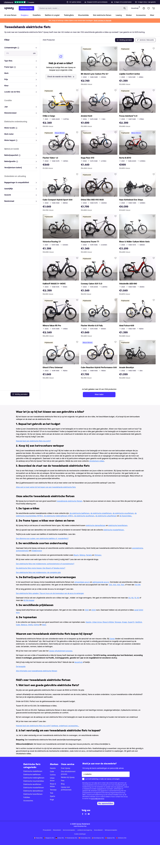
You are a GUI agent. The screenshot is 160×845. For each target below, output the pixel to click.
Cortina (53, 775)
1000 (87, 610)
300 (110, 585)
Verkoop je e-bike (26, 8)
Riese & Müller (53, 785)
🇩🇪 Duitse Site (60, 838)
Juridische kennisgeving (84, 830)
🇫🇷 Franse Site (38, 838)
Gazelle (53, 768)
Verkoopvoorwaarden (111, 830)
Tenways (53, 790)
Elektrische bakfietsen (32, 775)
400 (114, 585)
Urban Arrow (52, 779)
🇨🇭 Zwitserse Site (121, 838)
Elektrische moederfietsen (33, 788)
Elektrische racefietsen (32, 784)
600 (122, 585)
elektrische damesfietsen (95, 526)
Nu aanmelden (105, 803)
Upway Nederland (83, 824)
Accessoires (28, 801)
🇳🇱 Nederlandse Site (71, 838)
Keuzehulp (134, 8)
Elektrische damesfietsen (33, 791)
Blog (62, 784)
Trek (51, 793)
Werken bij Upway (68, 777)
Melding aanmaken (21, 394)
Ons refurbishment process (68, 773)
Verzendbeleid (98, 830)
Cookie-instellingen (80, 834)
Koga (52, 800)
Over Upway (65, 768)
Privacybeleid (47, 830)
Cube (52, 772)
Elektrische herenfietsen (32, 794)
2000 (94, 610)
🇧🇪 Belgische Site (49, 838)
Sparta (52, 796)
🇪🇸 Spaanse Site (110, 838)
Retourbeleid (57, 830)
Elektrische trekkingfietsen (33, 778)
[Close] (82, 1)
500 (118, 585)
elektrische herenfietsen (117, 526)
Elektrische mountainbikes (33, 781)
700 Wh (138, 585)
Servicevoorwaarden (69, 830)
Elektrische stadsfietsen (32, 771)
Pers (62, 781)
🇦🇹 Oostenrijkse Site (84, 838)
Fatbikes (26, 797)
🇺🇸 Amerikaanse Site (98, 838)
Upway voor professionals (66, 788)
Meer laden (99, 394)
